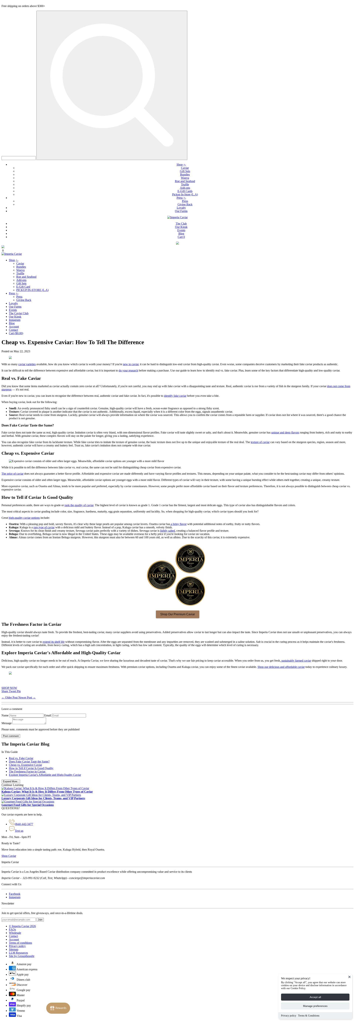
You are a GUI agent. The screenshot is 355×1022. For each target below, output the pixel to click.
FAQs (12, 929)
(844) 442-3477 (24, 824)
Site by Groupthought (21, 956)
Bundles (185, 174)
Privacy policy (288, 1015)
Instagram (14, 319)
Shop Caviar (8, 855)
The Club (181, 223)
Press (180, 197)
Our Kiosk (181, 226)
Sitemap (13, 949)
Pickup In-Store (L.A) (185, 194)
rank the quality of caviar (79, 505)
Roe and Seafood (185, 181)
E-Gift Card (23, 286)
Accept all (315, 997)
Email (47, 715)
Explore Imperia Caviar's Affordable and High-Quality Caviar (45, 774)
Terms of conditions (20, 942)
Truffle (185, 184)
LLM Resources (18, 952)
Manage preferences (315, 1005)
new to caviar (130, 364)
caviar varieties (27, 364)
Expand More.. (11, 781)
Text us (19, 830)
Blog (181, 233)
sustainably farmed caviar (296, 660)
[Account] (177, 243)
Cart (181, 236)
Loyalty (181, 207)
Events (181, 230)
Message (6, 723)
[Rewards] (58, 1008)
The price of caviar (12, 473)
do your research (128, 370)
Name (5, 715)
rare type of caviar (44, 527)
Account (14, 326)
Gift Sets (185, 171)
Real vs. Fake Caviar (21, 758)
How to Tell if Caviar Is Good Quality (31, 768)
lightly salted (167, 530)
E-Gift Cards (185, 191)
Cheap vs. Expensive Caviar (25, 764)
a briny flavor (179, 524)
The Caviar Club (18, 313)
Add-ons (185, 187)
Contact (13, 329)
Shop (180, 164)
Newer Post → (27, 697)
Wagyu (185, 177)
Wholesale (15, 932)
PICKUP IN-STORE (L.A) (32, 290)
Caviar (185, 167)
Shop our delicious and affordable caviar (281, 666)
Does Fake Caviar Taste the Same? (29, 761)
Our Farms (181, 211)
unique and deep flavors (285, 432)
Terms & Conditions (308, 1015)
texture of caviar (260, 442)
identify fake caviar (175, 395)
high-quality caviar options (24, 517)
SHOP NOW (9, 687)
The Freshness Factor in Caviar (27, 771)
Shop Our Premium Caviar (177, 614)
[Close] (349, 977)
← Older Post (9, 697)
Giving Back (185, 204)
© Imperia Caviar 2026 (22, 926)
